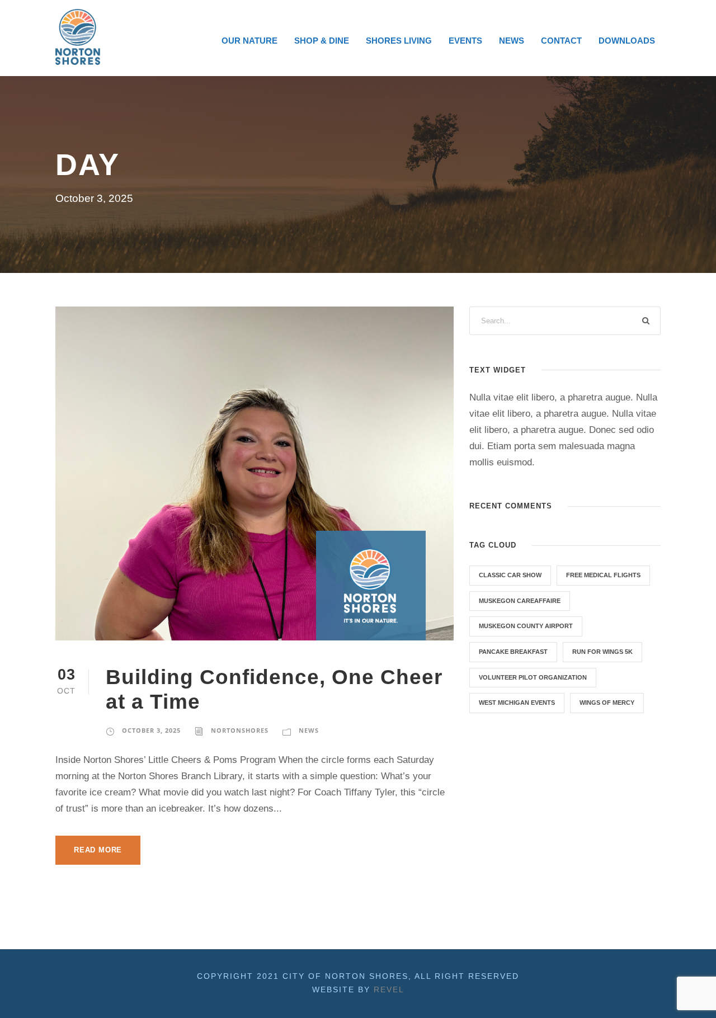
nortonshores (239, 730)
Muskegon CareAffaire (519, 600)
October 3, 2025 (151, 730)
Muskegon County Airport (526, 626)
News (511, 40)
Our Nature (249, 40)
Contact (561, 40)
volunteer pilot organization (533, 677)
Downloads (627, 40)
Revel (389, 989)
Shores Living (399, 40)
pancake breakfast (513, 651)
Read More (98, 850)
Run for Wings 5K (602, 651)
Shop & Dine (321, 40)
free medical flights (603, 575)
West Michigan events (517, 702)
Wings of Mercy (607, 702)
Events (465, 40)
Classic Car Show (510, 575)
